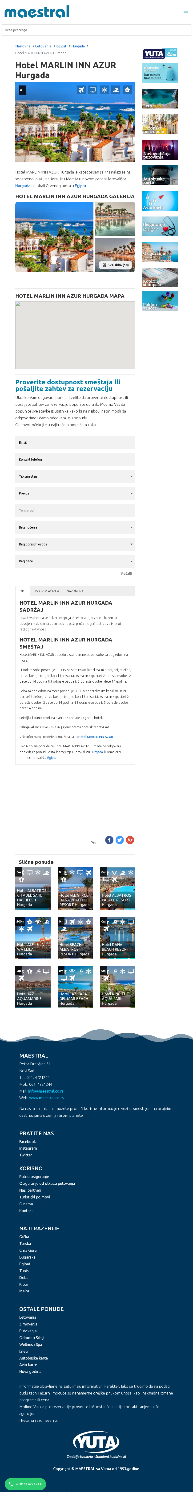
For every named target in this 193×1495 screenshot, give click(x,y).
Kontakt (26, 1211)
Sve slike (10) (118, 265)
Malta (24, 1291)
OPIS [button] (23, 591)
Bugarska (27, 1257)
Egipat (61, 46)
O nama (26, 1204)
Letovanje (43, 46)
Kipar (23, 1284)
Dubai (24, 1277)
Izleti (23, 1351)
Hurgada (78, 46)
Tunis (24, 1271)
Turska (25, 1243)
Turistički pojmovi (34, 1197)
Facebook (27, 1142)
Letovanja (27, 1317)
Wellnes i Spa (30, 1344)
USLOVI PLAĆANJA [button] (46, 591)
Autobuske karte (33, 1358)
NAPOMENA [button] (75, 591)
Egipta (51, 758)
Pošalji (126, 574)
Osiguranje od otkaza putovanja (47, 1183)
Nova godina (30, 1371)
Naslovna (22, 46)
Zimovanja (28, 1324)
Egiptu (80, 186)
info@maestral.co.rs (46, 1091)
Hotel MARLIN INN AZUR (95, 737)
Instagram (28, 1148)
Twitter (25, 1155)
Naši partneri (30, 1190)
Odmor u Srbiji (31, 1338)
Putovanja (28, 1331)
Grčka (24, 1237)
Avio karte (28, 1365)
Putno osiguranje (34, 1176)
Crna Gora (28, 1250)
